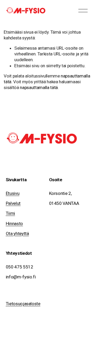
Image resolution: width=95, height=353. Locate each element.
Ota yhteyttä (17, 233)
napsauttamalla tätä (39, 87)
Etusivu (13, 193)
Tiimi (10, 213)
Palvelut (13, 203)
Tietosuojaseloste (23, 303)
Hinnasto (14, 223)
